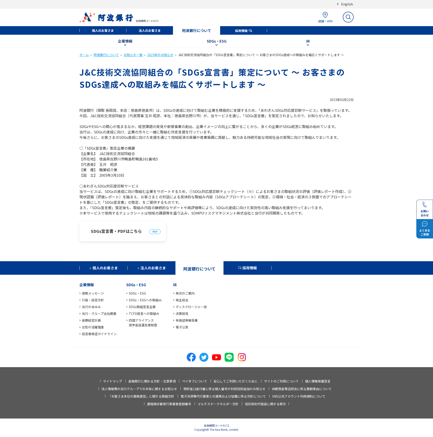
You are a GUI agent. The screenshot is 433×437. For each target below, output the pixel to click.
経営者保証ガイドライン (99, 334)
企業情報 (125, 41)
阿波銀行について (196, 30)
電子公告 (182, 327)
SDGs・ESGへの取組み (145, 300)
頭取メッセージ (93, 293)
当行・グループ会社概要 (99, 313)
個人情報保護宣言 (317, 381)
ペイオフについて (194, 381)
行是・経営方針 (93, 300)
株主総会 (182, 300)
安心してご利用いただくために (236, 381)
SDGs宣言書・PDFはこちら (116, 231)
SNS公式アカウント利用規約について (298, 396)
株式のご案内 (185, 293)
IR (308, 41)
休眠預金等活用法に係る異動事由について (302, 389)
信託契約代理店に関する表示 (265, 404)
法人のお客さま (150, 30)
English (347, 4)
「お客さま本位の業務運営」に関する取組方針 (141, 396)
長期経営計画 (91, 320)
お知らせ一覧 (133, 55)
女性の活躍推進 (93, 327)
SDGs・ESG (216, 41)
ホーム (84, 55)
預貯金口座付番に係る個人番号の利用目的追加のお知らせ (224, 389)
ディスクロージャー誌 (191, 306)
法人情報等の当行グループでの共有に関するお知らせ (139, 389)
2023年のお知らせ (160, 55)
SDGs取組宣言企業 (142, 306)
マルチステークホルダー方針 (218, 404)
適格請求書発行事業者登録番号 (169, 404)
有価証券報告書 (187, 320)
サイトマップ (112, 381)
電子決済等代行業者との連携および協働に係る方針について (223, 396)
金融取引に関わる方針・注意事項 (152, 381)
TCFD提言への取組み (144, 313)
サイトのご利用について (281, 381)
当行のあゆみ (91, 306)
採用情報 (241, 30)
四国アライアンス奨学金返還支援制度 (143, 322)
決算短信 (182, 313)
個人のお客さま (103, 30)
